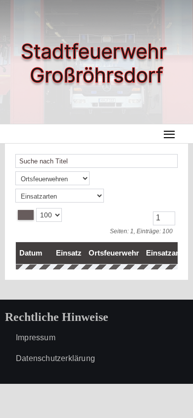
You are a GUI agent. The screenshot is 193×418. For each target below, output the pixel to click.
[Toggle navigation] (169, 134)
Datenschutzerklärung (55, 358)
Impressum (35, 337)
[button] (185, 133)
